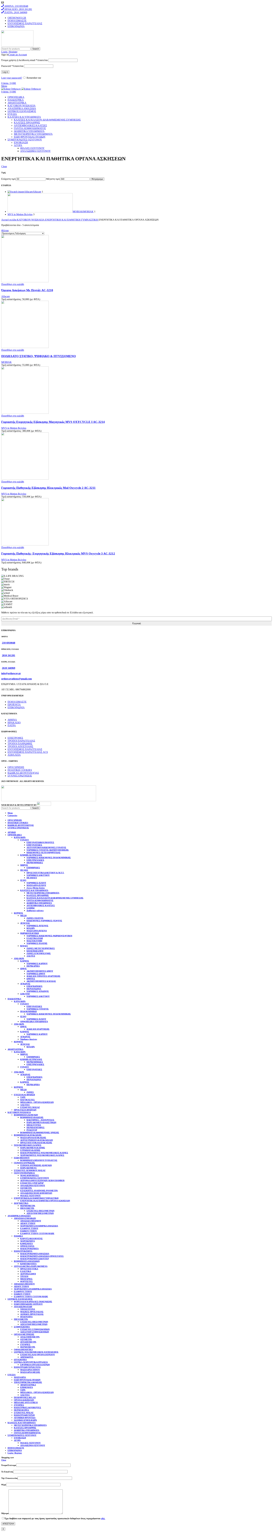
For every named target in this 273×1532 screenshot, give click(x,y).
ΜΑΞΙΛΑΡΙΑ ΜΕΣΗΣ (30, 1372)
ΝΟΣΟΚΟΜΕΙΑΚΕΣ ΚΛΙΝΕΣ (27, 1145)
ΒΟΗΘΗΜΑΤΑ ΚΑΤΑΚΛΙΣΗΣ (28, 1135)
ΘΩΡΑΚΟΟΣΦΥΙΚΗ (29, 933)
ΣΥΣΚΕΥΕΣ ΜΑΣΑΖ (30, 1107)
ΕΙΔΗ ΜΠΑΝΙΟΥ (22, 1158)
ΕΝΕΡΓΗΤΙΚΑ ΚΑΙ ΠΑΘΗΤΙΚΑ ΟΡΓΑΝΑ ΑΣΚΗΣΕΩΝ (45, 1200)
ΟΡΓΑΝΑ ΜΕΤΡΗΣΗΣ (24, 1334)
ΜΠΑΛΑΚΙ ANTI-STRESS (26, 1402)
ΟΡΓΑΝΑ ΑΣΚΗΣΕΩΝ (24, 1400)
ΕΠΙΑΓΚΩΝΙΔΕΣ (34, 986)
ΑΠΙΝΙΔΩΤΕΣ (26, 1357)
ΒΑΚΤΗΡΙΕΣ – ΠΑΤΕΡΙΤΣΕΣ (40, 1120)
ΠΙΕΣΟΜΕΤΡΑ (27, 1208)
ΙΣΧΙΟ (23, 880)
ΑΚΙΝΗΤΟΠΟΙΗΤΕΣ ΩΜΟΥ (40, 971)
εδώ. (103, 1518)
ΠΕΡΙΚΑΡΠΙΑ (33, 966)
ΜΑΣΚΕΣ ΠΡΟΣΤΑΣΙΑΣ (31, 1311)
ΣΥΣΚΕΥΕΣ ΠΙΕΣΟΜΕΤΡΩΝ (40, 1211)
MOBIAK (6, 362)
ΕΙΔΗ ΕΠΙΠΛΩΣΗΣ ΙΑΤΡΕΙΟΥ (28, 1304)
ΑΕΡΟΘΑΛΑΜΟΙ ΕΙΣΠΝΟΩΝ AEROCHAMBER (42, 1180)
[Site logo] (17, 45)
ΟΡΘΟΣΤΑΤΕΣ (27, 1246)
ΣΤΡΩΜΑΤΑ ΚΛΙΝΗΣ (30, 1150)
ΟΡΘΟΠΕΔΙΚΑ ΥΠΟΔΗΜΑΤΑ (34, 1021)
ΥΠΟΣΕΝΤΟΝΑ (27, 1309)
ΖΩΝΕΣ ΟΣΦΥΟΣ (35, 918)
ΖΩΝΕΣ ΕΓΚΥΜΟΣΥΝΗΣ (39, 953)
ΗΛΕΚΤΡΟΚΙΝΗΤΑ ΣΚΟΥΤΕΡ (34, 1258)
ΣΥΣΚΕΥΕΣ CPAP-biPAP (32, 1183)
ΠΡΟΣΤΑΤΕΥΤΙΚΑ (29, 1269)
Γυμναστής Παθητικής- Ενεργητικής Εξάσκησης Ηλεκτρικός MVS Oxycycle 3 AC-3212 (58, 553)
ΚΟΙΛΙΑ (24, 946)
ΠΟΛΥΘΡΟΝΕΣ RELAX (25, 1397)
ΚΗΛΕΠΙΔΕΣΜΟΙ (35, 951)
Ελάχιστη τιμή (8, 179)
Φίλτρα (5, 230)
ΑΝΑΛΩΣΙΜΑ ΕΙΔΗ (23, 1306)
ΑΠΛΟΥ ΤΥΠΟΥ (27, 1223)
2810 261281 (8, 655)
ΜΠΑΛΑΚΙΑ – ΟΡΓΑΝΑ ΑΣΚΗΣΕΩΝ (37, 1102)
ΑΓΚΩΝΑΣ (25, 983)
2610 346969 (8, 668)
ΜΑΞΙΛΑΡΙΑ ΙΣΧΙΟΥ (36, 885)
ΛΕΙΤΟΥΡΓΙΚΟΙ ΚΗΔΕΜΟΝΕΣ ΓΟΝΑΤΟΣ (46, 847)
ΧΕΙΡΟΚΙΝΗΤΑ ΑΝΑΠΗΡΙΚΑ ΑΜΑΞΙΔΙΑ (39, 1226)
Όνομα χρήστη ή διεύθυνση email (24, 60)
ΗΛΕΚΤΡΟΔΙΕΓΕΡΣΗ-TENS (27, 1367)
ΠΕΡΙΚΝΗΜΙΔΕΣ (35, 862)
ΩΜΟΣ (23, 968)
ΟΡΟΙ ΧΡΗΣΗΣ (16, 767)
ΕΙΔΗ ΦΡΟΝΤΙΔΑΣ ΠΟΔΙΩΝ (29, 136)
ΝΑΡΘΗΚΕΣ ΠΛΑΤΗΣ (37, 943)
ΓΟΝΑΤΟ (24, 840)
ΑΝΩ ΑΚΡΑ (19, 958)
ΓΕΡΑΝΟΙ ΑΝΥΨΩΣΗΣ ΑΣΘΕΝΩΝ (36, 1165)
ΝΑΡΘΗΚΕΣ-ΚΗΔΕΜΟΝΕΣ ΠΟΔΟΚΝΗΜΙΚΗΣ (49, 857)
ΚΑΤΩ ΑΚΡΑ (19, 837)
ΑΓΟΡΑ (18, 145)
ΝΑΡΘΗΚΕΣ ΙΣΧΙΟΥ (36, 883)
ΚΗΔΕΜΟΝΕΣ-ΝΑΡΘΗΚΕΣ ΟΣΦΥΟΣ (44, 920)
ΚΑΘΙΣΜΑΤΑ (26, 1243)
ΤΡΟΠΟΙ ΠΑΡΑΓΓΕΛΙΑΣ (21, 740)
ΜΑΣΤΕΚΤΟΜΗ (34, 941)
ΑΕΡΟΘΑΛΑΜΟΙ (28, 1274)
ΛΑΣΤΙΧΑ (25, 1105)
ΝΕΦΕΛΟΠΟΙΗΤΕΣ (29, 1175)
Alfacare (5, 296)
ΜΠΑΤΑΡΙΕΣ (26, 1279)
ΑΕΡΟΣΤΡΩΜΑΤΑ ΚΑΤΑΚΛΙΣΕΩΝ (36, 1140)
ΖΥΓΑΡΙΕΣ (25, 1344)
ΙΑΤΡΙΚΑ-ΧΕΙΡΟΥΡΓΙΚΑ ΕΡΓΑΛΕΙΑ (31, 1362)
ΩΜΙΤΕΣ (31, 978)
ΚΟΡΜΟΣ (18, 913)
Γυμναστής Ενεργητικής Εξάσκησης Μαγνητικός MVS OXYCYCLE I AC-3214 (53, 422)
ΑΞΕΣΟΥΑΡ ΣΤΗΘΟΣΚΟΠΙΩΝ (34, 1332)
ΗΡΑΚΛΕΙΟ (14, 722)
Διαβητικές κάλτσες (35, 910)
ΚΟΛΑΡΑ (31, 928)
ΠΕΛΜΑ (24, 870)
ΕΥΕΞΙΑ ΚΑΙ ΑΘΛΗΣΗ (24, 1094)
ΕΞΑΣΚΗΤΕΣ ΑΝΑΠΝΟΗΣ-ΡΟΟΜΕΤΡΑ (39, 1190)
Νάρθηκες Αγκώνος (28, 1039)
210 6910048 (8, 642)
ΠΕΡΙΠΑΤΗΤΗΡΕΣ (36, 1127)
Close (4, 166)
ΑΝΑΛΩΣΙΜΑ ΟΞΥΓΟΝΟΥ (35, 151)
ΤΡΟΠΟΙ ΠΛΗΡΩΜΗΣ (20, 743)
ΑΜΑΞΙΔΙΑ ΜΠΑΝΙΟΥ (30, 1221)
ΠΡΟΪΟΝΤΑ (14, 704)
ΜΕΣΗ (23, 915)
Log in (5, 72)
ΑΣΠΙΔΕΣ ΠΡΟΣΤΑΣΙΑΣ (32, 1314)
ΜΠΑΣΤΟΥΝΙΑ (34, 1125)
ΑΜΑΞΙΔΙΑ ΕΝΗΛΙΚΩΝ (25, 1218)
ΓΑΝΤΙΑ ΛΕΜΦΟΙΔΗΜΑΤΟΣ (30, 128)
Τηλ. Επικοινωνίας (9, 1478)
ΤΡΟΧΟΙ (24, 1276)
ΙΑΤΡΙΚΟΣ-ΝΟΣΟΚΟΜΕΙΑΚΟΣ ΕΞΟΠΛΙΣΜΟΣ (36, 1352)
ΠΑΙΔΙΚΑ (18, 1236)
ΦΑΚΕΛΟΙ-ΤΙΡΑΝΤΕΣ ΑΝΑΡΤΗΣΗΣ (43, 976)
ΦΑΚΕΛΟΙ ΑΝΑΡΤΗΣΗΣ (38, 1029)
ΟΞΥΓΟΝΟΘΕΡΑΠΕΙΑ (24, 1173)
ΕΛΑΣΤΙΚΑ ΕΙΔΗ (35, 938)
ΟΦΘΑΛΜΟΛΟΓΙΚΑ (23, 1349)
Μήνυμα (5, 1513)
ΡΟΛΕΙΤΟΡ (32, 1130)
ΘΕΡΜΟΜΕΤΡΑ (27, 1206)
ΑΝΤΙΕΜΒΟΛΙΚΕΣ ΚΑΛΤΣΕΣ (30, 125)
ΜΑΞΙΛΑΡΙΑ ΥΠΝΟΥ (30, 1369)
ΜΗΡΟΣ (24, 865)
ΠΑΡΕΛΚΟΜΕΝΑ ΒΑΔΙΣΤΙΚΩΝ (41, 1122)
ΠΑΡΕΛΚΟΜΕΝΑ (28, 1168)
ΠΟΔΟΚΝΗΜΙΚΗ (28, 1011)
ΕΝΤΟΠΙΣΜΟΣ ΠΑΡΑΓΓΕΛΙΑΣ (25, 749)
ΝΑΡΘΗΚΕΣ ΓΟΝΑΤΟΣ (38, 1009)
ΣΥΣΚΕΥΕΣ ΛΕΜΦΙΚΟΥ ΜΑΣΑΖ (30, 1170)
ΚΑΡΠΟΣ (24, 961)
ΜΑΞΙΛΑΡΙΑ (20, 1377)
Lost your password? (11, 77)
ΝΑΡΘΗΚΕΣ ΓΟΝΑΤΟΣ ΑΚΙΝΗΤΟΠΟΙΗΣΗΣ (48, 850)
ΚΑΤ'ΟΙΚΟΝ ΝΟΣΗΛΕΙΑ (31, 219)
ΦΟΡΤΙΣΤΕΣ (26, 1281)
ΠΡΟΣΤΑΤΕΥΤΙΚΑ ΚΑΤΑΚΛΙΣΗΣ (36, 1142)
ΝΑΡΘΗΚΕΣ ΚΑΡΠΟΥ (37, 963)
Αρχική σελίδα (9, 219)
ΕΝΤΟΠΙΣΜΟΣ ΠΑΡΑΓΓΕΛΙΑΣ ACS (28, 752)
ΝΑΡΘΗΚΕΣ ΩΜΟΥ (36, 973)
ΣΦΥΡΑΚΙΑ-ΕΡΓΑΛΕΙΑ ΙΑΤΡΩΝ (35, 1364)
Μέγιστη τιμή (53, 179)
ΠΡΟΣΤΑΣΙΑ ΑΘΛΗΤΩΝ (25, 1110)
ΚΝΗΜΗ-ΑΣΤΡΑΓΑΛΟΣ (31, 855)
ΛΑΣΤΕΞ (31, 956)
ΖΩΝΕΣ (30, 1092)
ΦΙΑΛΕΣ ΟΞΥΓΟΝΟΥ (32, 148)
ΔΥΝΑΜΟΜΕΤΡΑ (28, 1342)
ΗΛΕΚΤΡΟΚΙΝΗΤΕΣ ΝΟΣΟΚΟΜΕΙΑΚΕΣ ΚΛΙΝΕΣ (44, 1153)
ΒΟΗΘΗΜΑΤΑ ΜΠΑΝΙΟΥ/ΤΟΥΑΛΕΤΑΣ (38, 1160)
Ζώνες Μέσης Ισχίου (36, 888)
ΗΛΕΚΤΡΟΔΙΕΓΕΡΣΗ (24, 1415)
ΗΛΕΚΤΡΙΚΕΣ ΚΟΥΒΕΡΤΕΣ (27, 1407)
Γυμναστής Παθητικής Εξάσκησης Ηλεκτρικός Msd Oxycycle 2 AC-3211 (48, 487)
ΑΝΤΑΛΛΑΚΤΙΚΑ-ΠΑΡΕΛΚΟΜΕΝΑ (30, 1266)
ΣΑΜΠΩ (30, 908)
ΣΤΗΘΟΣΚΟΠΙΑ (22, 1327)
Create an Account (17, 54)
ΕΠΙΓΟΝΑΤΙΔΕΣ (34, 845)
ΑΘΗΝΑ (12, 719)
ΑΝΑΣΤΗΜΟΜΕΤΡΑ (29, 1337)
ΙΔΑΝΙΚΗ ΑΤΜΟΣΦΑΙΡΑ (25, 1420)
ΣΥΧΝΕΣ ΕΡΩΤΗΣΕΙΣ (20, 775)
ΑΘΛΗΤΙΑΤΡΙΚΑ (28, 1385)
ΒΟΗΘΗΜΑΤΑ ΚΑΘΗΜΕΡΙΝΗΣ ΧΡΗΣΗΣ (39, 1132)
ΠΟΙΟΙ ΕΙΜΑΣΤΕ (17, 701)
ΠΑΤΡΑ (12, 725)
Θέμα (3, 1484)
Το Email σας (7, 1472)
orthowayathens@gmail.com (16, 678)
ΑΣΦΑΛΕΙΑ (14, 755)
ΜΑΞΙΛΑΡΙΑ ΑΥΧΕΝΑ (37, 931)
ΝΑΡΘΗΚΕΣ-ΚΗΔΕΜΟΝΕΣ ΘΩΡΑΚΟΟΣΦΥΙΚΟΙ (49, 936)
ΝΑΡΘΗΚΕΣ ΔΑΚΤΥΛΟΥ (38, 875)
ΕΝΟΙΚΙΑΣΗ (21, 142)
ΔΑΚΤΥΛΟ (25, 994)
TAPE (23, 1097)
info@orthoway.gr (11, 673)
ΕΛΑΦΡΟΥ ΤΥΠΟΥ (29, 1228)
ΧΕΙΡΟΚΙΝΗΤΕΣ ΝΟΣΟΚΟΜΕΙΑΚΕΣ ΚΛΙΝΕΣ (42, 1155)
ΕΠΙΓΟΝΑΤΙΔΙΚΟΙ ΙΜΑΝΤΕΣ (40, 842)
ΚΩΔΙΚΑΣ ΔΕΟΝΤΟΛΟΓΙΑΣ (23, 773)
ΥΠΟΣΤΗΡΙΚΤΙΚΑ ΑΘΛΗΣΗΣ (28, 1382)
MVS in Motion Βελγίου (13, 428)
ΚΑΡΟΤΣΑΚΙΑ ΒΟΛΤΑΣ (31, 1238)
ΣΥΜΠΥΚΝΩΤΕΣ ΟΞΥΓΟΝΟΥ (34, 1178)
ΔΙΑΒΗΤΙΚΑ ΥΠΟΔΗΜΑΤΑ (29, 131)
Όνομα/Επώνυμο (8, 1465)
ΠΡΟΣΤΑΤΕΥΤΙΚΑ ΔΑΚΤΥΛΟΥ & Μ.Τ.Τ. (45, 872)
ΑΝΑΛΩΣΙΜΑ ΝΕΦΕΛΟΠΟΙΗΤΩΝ (36, 1193)
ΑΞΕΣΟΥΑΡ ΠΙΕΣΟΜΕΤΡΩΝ (40, 1213)
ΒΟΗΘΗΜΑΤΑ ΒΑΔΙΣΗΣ (31, 1117)
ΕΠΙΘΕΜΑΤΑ (26, 1387)
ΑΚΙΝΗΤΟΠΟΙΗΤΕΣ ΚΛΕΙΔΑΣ (41, 981)
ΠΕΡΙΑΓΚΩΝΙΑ (34, 989)
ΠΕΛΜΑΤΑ (32, 878)
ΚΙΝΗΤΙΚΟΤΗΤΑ (28, 1264)
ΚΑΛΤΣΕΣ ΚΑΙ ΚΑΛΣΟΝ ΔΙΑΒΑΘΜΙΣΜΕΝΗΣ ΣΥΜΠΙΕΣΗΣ (47, 119)
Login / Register (15, 1453)
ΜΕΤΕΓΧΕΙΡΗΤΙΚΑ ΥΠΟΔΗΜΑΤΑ (33, 134)
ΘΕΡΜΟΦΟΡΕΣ (21, 1410)
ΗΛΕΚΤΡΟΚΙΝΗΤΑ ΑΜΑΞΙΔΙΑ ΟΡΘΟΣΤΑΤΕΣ (42, 1256)
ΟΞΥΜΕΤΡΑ (26, 1188)
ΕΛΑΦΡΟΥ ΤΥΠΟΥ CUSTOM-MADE (37, 1233)
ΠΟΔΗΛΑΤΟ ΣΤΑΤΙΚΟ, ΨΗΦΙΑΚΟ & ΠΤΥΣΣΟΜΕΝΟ (38, 356)
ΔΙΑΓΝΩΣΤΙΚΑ (21, 1203)
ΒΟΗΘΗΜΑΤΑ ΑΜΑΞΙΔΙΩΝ (27, 1261)
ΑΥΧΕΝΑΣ (25, 923)
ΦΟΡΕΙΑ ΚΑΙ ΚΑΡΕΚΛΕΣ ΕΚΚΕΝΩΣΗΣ (33, 1301)
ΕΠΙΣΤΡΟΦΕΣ (15, 738)
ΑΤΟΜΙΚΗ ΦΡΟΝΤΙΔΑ (24, 1417)
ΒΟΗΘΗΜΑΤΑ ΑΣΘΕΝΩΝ (26, 1115)
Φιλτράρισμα (97, 179)
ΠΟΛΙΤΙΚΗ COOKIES (20, 770)
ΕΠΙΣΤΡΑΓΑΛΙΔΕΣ (35, 860)
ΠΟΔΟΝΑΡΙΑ (26, 1317)
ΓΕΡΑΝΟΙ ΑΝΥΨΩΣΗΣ (24, 1163)
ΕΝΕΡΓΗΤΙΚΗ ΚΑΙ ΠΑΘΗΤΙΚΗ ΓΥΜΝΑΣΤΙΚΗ (72, 219)
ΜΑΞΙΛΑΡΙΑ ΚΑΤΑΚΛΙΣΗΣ (33, 1137)
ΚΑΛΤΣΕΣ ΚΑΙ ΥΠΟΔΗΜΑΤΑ (34, 890)
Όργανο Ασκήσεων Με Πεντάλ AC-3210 (27, 290)
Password (12, 66)
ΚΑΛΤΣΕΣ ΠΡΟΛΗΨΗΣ (27, 122)
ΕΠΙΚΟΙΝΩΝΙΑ (16, 707)
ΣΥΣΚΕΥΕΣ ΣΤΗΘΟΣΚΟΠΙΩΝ (35, 1329)
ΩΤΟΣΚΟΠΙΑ (20, 1359)
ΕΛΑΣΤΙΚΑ (25, 1271)
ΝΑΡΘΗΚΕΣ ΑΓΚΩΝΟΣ (38, 991)
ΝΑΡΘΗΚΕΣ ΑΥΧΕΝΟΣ (37, 925)
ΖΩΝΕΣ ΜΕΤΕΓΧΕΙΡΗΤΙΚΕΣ (41, 948)
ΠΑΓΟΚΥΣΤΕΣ (27, 1100)
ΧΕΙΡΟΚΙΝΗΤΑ (27, 1241)
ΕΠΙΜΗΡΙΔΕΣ (33, 867)
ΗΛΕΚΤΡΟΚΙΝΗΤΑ (29, 1248)
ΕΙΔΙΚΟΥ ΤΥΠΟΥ (28, 1231)
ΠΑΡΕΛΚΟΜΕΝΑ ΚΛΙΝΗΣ (32, 1147)
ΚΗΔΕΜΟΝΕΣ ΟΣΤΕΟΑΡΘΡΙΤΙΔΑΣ (44, 852)
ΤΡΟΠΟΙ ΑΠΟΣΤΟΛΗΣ (20, 746)
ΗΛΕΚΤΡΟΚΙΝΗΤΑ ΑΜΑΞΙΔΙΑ (34, 1253)
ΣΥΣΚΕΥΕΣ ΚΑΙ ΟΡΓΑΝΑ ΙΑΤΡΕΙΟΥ (37, 1354)
